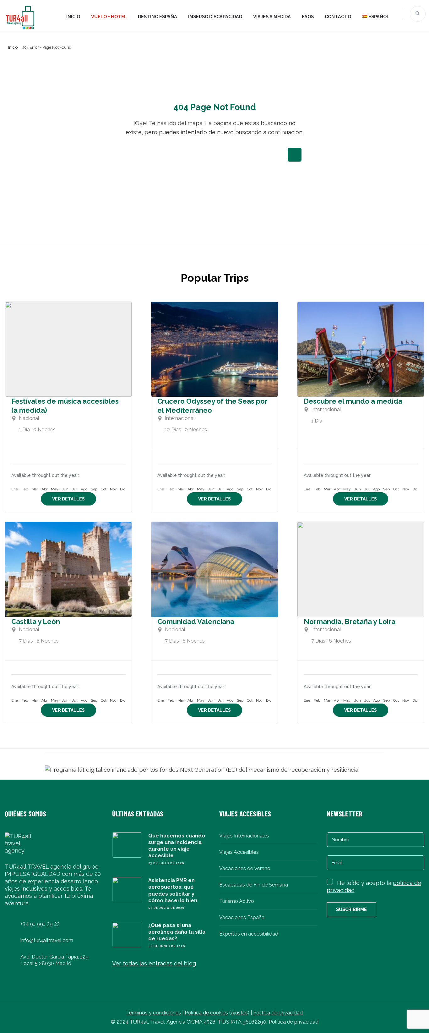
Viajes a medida (272, 16)
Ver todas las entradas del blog (154, 963)
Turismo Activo (236, 901)
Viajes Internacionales (244, 836)
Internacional (180, 418)
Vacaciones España (241, 917)
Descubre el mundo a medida (353, 401)
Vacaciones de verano (244, 868)
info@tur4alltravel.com (46, 940)
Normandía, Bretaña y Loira (349, 621)
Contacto (338, 16)
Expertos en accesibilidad (248, 934)
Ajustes (239, 1013)
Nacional (29, 418)
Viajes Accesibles (239, 852)
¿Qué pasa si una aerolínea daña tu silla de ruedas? (176, 932)
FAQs (308, 16)
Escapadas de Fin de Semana (253, 885)
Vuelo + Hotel (109, 16)
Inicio (73, 16)
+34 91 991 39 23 (40, 924)
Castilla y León (35, 621)
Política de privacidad (278, 1013)
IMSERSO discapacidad (215, 16)
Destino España (157, 16)
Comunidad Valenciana (195, 621)
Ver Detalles (68, 498)
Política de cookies (206, 1013)
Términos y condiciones (153, 1013)
